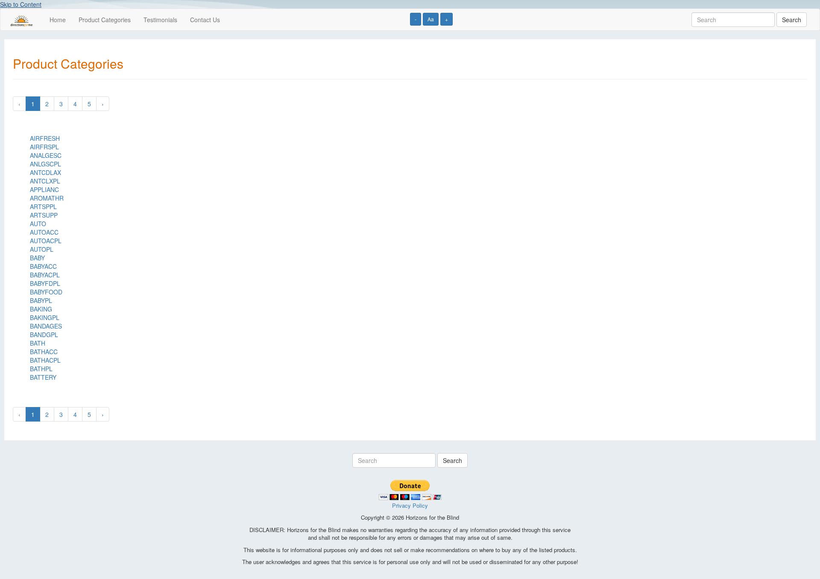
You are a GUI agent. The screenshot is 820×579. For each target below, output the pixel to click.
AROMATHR (47, 198)
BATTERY (43, 377)
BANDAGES (46, 326)
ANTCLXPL (45, 181)
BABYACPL (45, 275)
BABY (37, 257)
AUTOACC (44, 232)
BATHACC (44, 351)
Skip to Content (20, 4)
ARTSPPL (43, 206)
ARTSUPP (44, 215)
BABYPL (41, 300)
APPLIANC (44, 189)
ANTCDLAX (45, 172)
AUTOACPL (46, 240)
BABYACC (43, 266)
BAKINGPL (44, 317)
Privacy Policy (410, 505)
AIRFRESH (45, 138)
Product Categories (105, 19)
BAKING (41, 309)
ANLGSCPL (45, 164)
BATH (37, 343)
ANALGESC (46, 155)
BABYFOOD (46, 292)
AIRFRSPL (44, 147)
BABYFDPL (45, 283)
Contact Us (205, 19)
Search (791, 19)
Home (58, 19)
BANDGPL (44, 334)
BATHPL (41, 368)
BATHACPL (45, 360)
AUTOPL (41, 249)
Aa (431, 19)
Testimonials (160, 19)
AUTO (38, 223)
